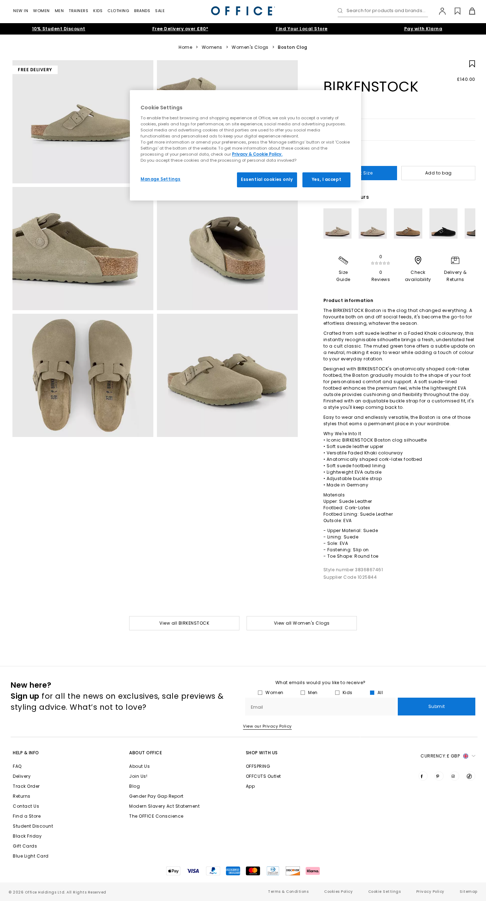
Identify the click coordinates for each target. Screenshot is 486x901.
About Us (139, 766)
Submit (436, 706)
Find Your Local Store (302, 29)
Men (59, 11)
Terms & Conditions (288, 891)
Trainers (78, 11)
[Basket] (468, 11)
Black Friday (27, 836)
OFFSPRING (258, 766)
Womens (212, 47)
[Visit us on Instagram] (454, 776)
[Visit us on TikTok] (470, 776)
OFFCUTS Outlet (263, 776)
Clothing (118, 11)
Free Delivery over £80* (180, 29)
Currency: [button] (440, 756)
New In (20, 11)
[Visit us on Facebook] (423, 776)
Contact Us (26, 806)
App (250, 786)
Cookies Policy (338, 891)
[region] (245, 145)
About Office (145, 753)
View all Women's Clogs (302, 623)
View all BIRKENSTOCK (184, 623)
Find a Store (27, 816)
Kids (97, 11)
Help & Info (26, 753)
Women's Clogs (250, 47)
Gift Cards (25, 846)
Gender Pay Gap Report (156, 796)
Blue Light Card (31, 856)
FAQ (17, 766)
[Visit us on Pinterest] (439, 776)
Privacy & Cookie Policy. (257, 154)
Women (41, 11)
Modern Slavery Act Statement (164, 806)
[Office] (243, 11)
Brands (142, 11)
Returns (22, 796)
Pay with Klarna (423, 29)
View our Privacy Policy (267, 726)
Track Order (26, 786)
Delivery (22, 776)
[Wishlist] (453, 11)
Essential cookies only (267, 179)
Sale (160, 11)
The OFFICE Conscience (156, 816)
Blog (134, 786)
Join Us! (138, 776)
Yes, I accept (326, 179)
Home (185, 47)
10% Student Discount (58, 29)
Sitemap (468, 891)
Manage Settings (161, 179)
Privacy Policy (430, 891)
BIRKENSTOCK (371, 87)
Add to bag (438, 173)
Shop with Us (262, 753)
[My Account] (439, 11)
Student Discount (33, 826)
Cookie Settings (384, 891)
